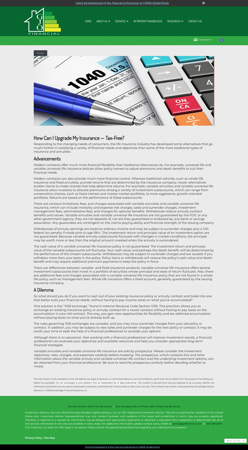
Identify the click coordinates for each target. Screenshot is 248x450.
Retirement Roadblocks (147, 21)
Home (88, 21)
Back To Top (234, 440)
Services (120, 21)
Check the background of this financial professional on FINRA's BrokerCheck (122, 3)
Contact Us (195, 21)
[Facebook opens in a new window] (221, 41)
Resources (174, 21)
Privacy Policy (33, 437)
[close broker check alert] (203, 3)
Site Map (49, 437)
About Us (102, 21)
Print (40, 53)
